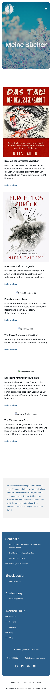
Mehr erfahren (10, 185)
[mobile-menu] (42, 9)
